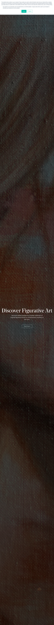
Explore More (27, 326)
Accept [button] (24, 11)
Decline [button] (29, 11)
